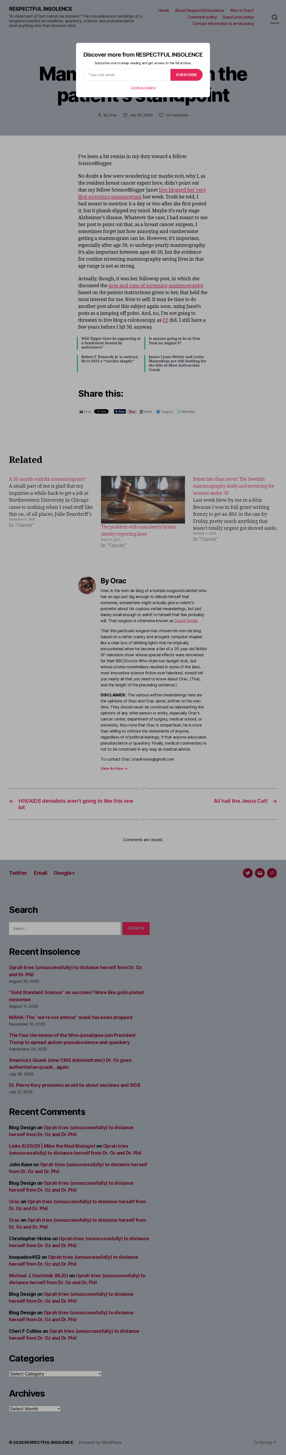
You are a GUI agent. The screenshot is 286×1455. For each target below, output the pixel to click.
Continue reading (143, 87)
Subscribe (186, 74)
